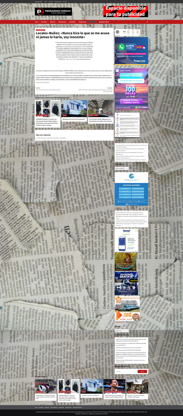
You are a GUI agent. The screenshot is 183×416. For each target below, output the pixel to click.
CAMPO (118, 208)
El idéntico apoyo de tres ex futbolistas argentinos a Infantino (131, 159)
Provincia (44, 22)
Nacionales (120, 391)
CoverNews (97, 413)
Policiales (43, 30)
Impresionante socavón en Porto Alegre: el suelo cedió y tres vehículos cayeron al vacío (45, 397)
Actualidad (72, 22)
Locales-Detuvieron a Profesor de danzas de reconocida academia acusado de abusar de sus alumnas (131, 356)
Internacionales (40, 115)
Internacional (62, 22)
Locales (38, 30)
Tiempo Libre (87, 22)
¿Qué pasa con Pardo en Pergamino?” (74, 119)
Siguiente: (96, 89)
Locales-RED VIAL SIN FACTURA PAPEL (131, 350)
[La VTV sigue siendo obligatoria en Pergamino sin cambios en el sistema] (101, 108)
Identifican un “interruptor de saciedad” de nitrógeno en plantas (131, 221)
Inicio (46, 1)
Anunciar (65, 1)
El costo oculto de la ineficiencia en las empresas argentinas (130, 220)
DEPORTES (119, 141)
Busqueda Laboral (104, 22)
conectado (49, 138)
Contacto (51, 1)
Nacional (52, 22)
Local (36, 22)
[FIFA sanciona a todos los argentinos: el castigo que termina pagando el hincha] (114, 386)
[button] (147, 22)
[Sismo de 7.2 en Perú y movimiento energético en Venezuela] (137, 386)
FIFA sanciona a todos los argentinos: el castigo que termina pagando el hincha (114, 396)
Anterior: (48, 89)
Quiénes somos (58, 1)
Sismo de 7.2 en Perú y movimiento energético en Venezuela (135, 396)
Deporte (106, 391)
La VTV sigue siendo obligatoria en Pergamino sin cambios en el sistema (100, 120)
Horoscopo (137, 137)
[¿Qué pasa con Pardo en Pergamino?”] (74, 108)
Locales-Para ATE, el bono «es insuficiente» (131, 347)
